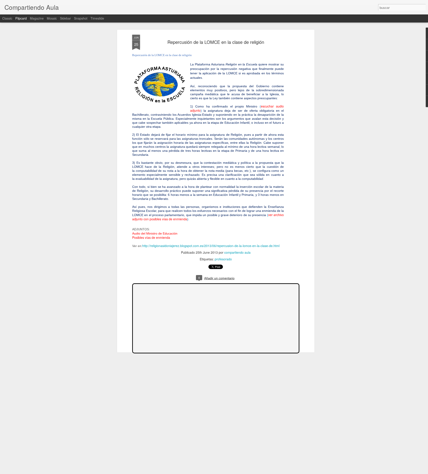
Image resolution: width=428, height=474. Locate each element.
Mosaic (52, 18)
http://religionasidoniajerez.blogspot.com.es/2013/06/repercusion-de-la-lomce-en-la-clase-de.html (211, 245)
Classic (7, 18)
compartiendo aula (237, 252)
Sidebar (65, 18)
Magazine (37, 18)
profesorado (223, 259)
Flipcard (21, 18)
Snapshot (80, 18)
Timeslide (97, 18)
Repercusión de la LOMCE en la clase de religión (215, 42)
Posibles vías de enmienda (151, 237)
